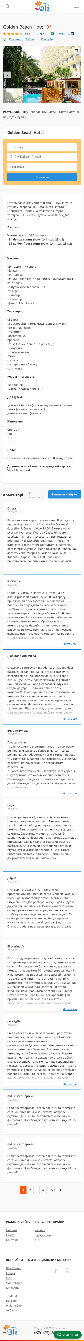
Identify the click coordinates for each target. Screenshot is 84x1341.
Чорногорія (14, 1283)
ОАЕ (38, 1240)
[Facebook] (55, 1270)
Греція (10, 1273)
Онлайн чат (70, 1335)
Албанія (11, 1310)
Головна (15, 39)
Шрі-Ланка (13, 1268)
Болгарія (12, 1300)
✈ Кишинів (16, 147)
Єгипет (40, 1230)
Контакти (12, 1240)
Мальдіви (13, 1288)
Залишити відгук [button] (65, 494)
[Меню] (76, 6)
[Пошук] (7, 6)
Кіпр (9, 1278)
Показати (42, 177)
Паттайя (47, 39)
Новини (11, 1230)
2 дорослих (17, 166)
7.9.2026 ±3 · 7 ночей (28, 156)
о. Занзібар (14, 1305)
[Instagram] (66, 1270)
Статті (10, 1235)
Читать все (70, 644)
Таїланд (30, 39)
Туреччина (43, 1235)
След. (53, 1190)
